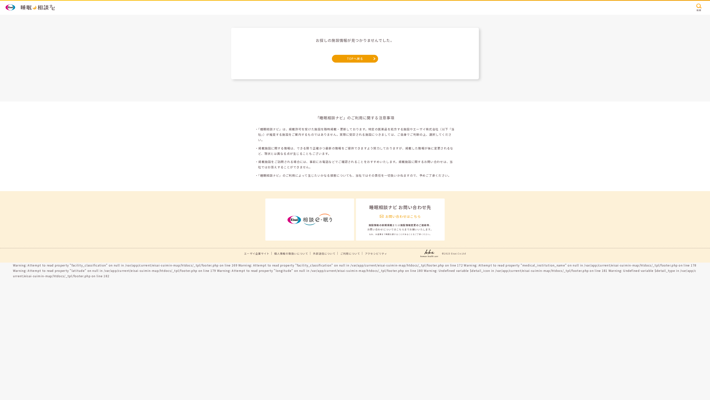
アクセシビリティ (376, 253)
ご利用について (350, 253)
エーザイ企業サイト (257, 253)
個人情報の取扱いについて (291, 253)
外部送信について (324, 253)
